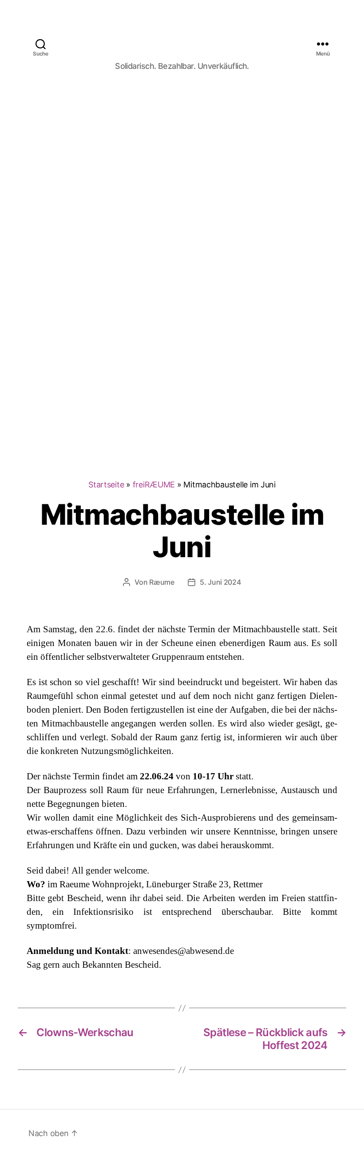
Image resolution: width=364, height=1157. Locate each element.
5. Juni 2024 (220, 582)
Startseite (106, 484)
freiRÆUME (154, 484)
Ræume (161, 582)
